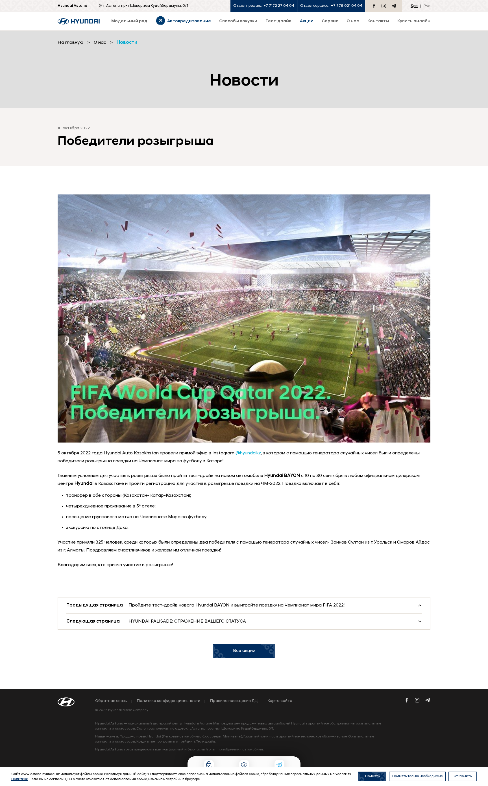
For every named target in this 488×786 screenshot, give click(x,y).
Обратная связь (111, 701)
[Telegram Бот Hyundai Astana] (393, 6)
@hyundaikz (248, 453)
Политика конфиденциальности (168, 701)
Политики (19, 779)
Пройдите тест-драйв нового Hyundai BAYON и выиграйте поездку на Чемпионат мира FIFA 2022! (236, 605)
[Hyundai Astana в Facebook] (374, 6)
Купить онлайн (413, 21)
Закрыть (287, 754)
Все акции (244, 651)
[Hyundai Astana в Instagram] (384, 6)
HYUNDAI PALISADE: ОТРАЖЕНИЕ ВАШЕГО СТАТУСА (187, 621)
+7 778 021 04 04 (346, 6)
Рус (427, 6)
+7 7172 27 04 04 (278, 6)
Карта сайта (280, 701)
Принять (372, 776)
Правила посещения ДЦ (234, 701)
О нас (100, 42)
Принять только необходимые (417, 776)
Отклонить (463, 776)
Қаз (414, 6)
